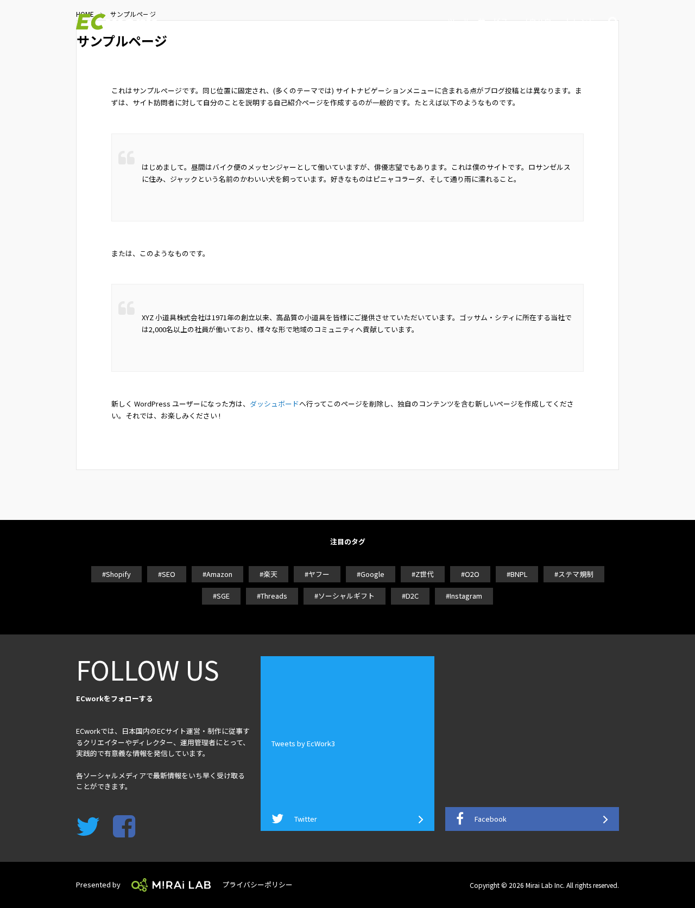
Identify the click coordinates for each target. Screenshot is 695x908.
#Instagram (464, 595)
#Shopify (116, 574)
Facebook (491, 819)
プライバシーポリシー (257, 884)
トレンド (580, 21)
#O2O (470, 574)
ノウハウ (536, 21)
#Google (370, 574)
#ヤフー (317, 574)
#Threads (272, 595)
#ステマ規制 (573, 574)
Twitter (305, 819)
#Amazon (217, 574)
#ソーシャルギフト (344, 595)
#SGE (221, 595)
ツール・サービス (477, 21)
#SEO (166, 574)
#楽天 (268, 574)
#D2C (410, 595)
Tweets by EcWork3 (303, 743)
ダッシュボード (274, 403)
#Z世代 (423, 574)
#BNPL (517, 574)
